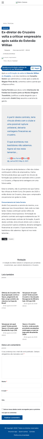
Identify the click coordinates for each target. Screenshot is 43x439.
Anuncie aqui (12, 431)
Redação (7, 50)
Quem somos (23, 431)
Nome (4, 381)
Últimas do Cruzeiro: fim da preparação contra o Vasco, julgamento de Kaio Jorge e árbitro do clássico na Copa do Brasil (11, 298)
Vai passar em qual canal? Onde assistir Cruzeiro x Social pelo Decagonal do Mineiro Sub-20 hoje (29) (30, 297)
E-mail (4, 391)
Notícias (10, 23)
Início (5, 23)
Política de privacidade (21, 435)
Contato (32, 431)
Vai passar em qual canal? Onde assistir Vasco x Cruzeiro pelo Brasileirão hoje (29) (10, 327)
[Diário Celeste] (21, 2)
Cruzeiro (11, 239)
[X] (21, 268)
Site (3, 400)
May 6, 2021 (23, 161)
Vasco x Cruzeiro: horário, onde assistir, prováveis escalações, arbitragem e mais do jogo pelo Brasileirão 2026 (30, 329)
